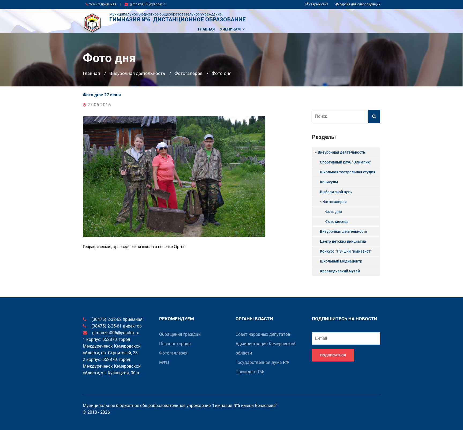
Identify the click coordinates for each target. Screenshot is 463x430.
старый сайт (318, 4)
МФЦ (164, 362)
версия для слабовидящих (359, 4)
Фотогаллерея (173, 353)
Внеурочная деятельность (137, 73)
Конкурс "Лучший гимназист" (346, 251)
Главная (206, 29)
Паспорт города (175, 343)
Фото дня (222, 73)
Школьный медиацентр (341, 261)
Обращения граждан (180, 334)
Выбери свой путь (336, 192)
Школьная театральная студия (347, 172)
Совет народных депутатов (263, 334)
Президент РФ (250, 371)
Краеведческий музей (340, 271)
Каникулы (329, 182)
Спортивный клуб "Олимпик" (345, 162)
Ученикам (230, 29)
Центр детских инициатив (343, 241)
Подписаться (333, 355)
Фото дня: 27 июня (102, 94)
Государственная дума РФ (262, 362)
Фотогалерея (188, 73)
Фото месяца (337, 221)
